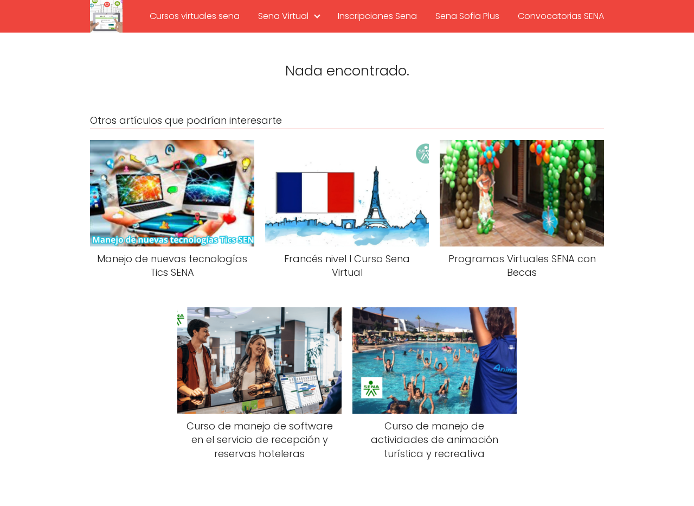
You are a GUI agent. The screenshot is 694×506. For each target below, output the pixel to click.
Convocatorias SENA (561, 16)
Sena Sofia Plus (467, 16)
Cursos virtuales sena (195, 16)
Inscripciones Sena (377, 16)
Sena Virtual (283, 16)
